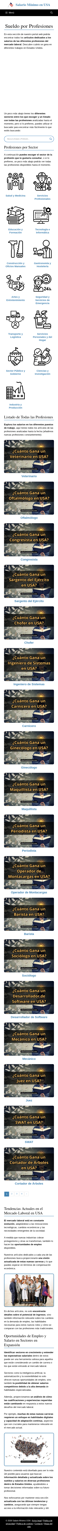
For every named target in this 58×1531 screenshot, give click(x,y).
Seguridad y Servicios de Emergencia (42, 300)
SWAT (29, 1142)
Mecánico (29, 1059)
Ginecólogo (29, 767)
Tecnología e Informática (42, 231)
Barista (29, 934)
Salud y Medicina (15, 195)
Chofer (29, 642)
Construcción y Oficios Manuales (15, 265)
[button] (51, 12)
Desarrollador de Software (29, 1017)
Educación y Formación (15, 231)
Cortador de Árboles (29, 1183)
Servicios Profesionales (42, 197)
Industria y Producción (15, 406)
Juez (29, 1100)
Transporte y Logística (15, 335)
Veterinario (29, 476)
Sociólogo (29, 975)
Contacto (39, 1524)
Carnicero (29, 726)
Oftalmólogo (29, 517)
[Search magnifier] (51, 139)
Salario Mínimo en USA (33, 4)
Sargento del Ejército (29, 601)
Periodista (29, 850)
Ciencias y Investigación (42, 372)
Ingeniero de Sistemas (29, 684)
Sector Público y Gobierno (15, 372)
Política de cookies (24, 1524)
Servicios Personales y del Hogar (42, 337)
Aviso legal (37, 1520)
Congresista (29, 559)
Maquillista (29, 809)
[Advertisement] (29, 82)
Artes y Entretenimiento (15, 298)
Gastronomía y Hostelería (42, 265)
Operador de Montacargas (29, 892)
